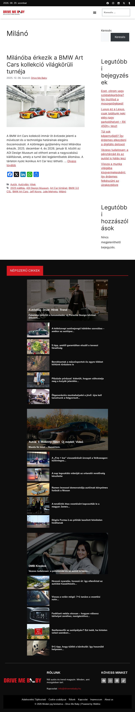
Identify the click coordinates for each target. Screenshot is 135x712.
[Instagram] (113, 3)
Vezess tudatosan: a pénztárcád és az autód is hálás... (59, 571)
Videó (79, 442)
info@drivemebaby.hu (69, 688)
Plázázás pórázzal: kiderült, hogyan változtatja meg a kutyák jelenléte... (78, 380)
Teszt (56, 442)
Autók (13, 184)
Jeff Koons (35, 191)
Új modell (68, 442)
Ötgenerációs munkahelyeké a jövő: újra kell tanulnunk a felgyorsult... (77, 396)
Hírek (33, 184)
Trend (63, 309)
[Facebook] (107, 3)
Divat (46, 309)
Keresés (106, 30)
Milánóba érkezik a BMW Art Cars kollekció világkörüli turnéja (45, 64)
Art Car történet (58, 188)
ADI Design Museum (37, 188)
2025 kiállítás (17, 188)
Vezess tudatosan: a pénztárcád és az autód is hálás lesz (114, 154)
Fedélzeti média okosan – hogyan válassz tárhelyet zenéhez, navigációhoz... (75, 615)
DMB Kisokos (37, 565)
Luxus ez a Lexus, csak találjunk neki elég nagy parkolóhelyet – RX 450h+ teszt (113, 117)
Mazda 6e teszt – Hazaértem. (44, 447)
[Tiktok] (123, 680)
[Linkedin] (118, 3)
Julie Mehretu (50, 191)
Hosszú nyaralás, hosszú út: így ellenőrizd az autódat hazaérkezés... (77, 582)
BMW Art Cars (20, 191)
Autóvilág (23, 184)
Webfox (96, 704)
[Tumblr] (129, 3)
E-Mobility (44, 442)
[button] (94, 12)
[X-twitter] (124, 3)
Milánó (62, 191)
